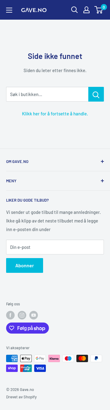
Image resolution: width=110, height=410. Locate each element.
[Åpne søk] (74, 9)
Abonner (24, 265)
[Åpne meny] (9, 10)
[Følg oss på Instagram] (22, 315)
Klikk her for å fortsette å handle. (55, 113)
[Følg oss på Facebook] (10, 315)
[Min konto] (86, 9)
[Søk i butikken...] (96, 94)
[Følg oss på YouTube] (33, 315)
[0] (99, 10)
